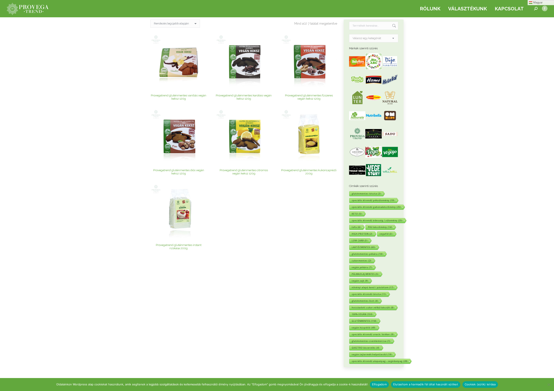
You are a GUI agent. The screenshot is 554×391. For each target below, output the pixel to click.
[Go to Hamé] (373, 86)
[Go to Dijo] (390, 68)
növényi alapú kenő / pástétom (372, 287)
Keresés (393, 26)
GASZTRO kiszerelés (365, 347)
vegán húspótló (363, 327)
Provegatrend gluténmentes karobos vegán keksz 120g (244, 97)
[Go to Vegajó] (390, 159)
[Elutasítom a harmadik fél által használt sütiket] (548, 384)
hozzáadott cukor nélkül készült (373, 307)
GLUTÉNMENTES (364, 320)
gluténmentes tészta (366, 193)
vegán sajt (360, 280)
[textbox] (367, 38)
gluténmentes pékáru (367, 253)
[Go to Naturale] (357, 122)
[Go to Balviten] (357, 68)
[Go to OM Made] (390, 122)
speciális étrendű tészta (369, 294)
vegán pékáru (362, 267)
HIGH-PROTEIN (362, 233)
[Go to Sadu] (390, 141)
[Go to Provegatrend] (357, 141)
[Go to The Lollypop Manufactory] (357, 159)
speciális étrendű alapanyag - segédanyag (379, 361)
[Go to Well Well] (390, 177)
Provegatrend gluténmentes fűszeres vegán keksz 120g (309, 97)
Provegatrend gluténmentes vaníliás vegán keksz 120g (178, 97)
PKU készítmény (380, 227)
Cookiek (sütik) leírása (480, 384)
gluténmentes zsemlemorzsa (371, 341)
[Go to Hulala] (390, 86)
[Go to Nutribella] (373, 122)
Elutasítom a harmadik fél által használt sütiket (425, 384)
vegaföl (386, 233)
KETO (357, 213)
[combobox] (373, 38)
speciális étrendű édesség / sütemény (377, 220)
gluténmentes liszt (365, 300)
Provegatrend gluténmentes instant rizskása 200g (178, 246)
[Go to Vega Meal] (373, 159)
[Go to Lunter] (357, 104)
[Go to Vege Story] (373, 177)
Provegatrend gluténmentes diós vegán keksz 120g (178, 172)
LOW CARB (359, 240)
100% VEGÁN (362, 314)
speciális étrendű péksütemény (373, 200)
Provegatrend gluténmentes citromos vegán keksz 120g (244, 172)
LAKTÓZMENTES (363, 247)
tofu (356, 227)
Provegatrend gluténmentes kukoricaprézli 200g (309, 172)
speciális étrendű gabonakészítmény (376, 207)
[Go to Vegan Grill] (357, 177)
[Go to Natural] (390, 104)
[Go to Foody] (357, 86)
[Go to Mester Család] (373, 104)
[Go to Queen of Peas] (373, 141)
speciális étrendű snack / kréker (373, 334)
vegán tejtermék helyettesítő (372, 354)
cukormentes (361, 260)
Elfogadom (379, 384)
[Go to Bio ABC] (373, 68)
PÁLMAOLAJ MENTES (365, 274)
